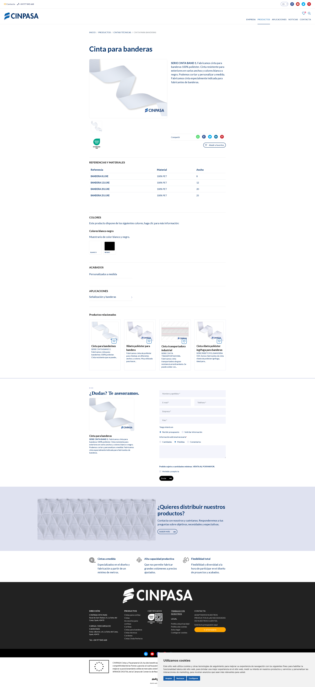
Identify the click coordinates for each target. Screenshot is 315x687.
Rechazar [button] (180, 678)
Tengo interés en (166, 427)
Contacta (10, 4)
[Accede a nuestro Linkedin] (145, 654)
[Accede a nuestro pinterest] (308, 4)
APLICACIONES (279, 19)
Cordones (128, 635)
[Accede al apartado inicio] (21, 16)
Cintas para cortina (132, 615)
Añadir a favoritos (216, 145)
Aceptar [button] (168, 678)
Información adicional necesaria (173, 437)
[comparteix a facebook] (205, 136)
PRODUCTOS (264, 19)
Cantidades (167, 442)
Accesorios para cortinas (131, 622)
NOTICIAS (293, 19)
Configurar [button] (193, 678)
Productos (104, 32)
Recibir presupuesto (170, 432)
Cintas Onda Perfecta (133, 638)
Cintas (127, 618)
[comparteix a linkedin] (217, 136)
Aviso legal (175, 629)
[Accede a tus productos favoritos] (304, 13)
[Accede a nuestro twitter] (302, 4)
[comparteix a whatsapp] (199, 136)
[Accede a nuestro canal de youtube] (297, 4)
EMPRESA (251, 19)
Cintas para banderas (133, 629)
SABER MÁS (164, 531)
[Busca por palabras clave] (308, 13)
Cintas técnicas (122, 32)
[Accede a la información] (104, 331)
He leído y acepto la (170, 471)
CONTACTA (305, 19)
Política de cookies (179, 626)
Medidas (181, 442)
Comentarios (195, 442)
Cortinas (128, 626)
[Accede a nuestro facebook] (291, 4)
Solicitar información (193, 432)
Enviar (163, 478)
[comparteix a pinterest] (223, 136)
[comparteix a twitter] (211, 136)
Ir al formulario (210, 629)
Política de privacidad (180, 624)
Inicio (92, 32)
